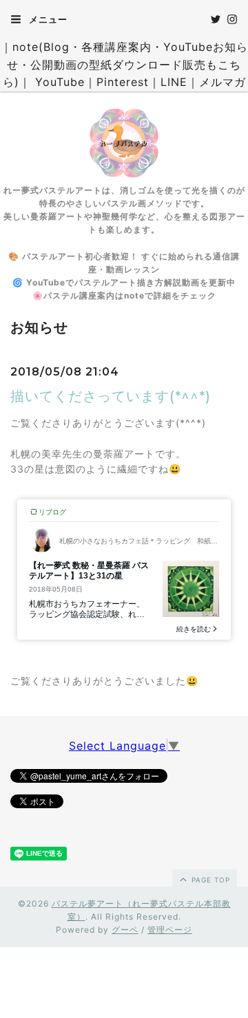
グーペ (125, 929)
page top (209, 880)
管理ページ (169, 929)
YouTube (60, 82)
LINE (174, 82)
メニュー (47, 19)
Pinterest (122, 82)
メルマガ (222, 82)
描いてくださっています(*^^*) (110, 396)
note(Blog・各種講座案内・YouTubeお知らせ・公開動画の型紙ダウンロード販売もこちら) (125, 64)
